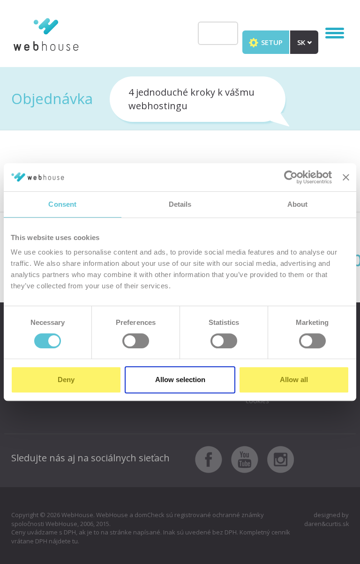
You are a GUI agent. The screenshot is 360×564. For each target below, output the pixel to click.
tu (75, 541)
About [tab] (297, 204)
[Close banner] (346, 177)
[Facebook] (212, 458)
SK (302, 42)
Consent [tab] (62, 204)
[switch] (135, 340)
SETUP (271, 42)
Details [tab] (180, 204)
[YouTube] (248, 458)
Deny (66, 380)
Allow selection (180, 380)
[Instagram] (280, 458)
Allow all (294, 380)
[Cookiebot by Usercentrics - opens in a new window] (291, 177)
